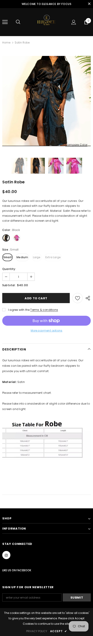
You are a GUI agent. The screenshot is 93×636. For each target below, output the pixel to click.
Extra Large (53, 257)
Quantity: (9, 269)
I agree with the (19, 310)
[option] (46, 101)
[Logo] (46, 21)
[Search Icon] (18, 22)
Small (7, 257)
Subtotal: (9, 285)
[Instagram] (6, 555)
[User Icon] (73, 22)
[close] (89, 4)
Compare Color (76, 145)
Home (6, 42)
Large (37, 257)
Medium (22, 257)
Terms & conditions (44, 310)
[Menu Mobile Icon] (5, 22)
